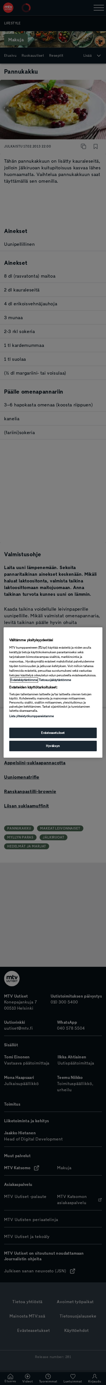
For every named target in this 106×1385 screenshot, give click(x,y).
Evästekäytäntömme (24, 680)
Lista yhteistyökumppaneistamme (31, 716)
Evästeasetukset (53, 733)
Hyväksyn (53, 746)
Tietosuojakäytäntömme (55, 680)
